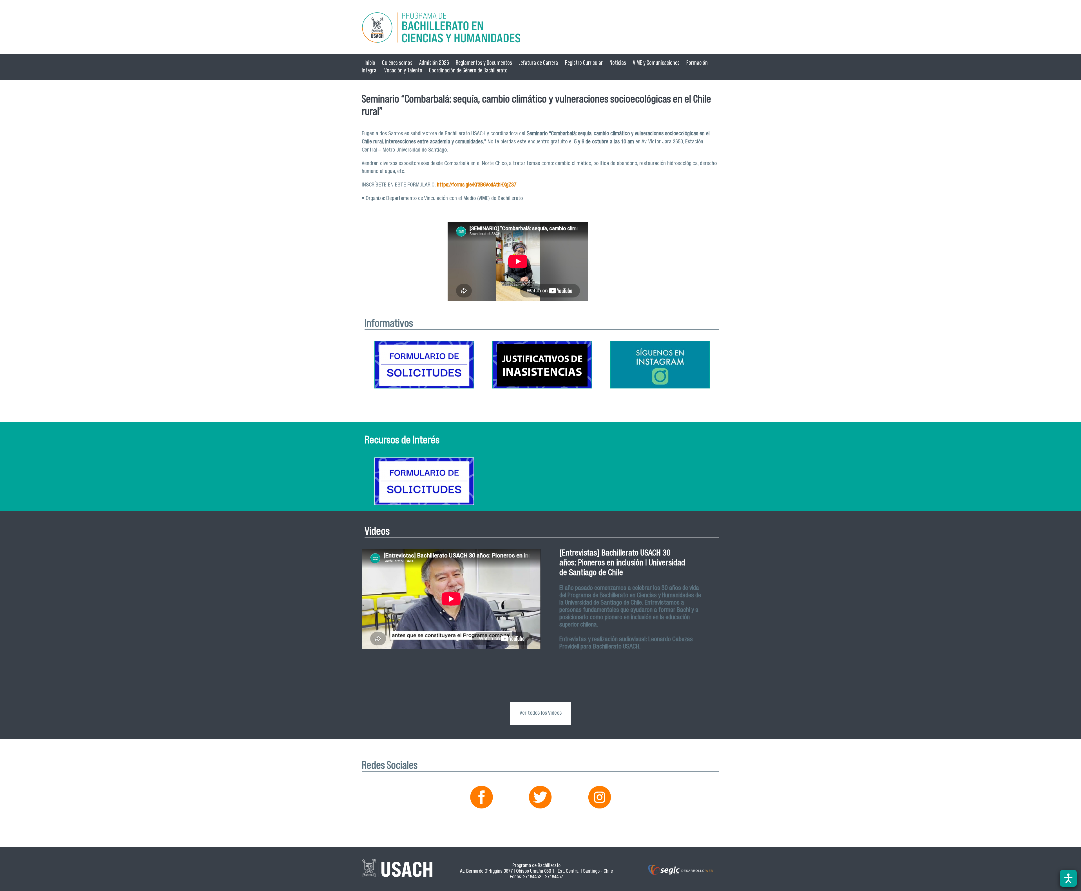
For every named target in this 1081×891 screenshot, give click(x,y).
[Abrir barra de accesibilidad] (1068, 878)
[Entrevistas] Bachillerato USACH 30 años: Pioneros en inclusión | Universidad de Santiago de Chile (622, 563)
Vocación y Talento (403, 70)
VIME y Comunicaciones (656, 62)
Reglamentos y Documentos (484, 62)
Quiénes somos (397, 62)
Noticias (617, 62)
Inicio (370, 62)
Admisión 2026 (434, 62)
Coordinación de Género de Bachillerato (468, 70)
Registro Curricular (584, 62)
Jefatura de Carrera (538, 62)
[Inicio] (540, 28)
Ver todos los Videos (541, 713)
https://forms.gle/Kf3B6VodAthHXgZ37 (476, 185)
